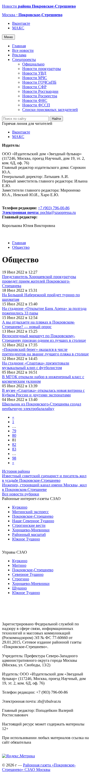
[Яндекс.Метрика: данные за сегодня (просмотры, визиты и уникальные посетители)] (18, 756)
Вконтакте (21, 23)
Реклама (19, 55)
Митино (19, 565)
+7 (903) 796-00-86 (36, 210)
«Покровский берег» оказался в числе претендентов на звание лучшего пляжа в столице (45, 351)
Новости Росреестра (39, 96)
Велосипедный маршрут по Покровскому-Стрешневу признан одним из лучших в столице (44, 338)
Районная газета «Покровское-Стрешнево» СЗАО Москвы (39, 767)
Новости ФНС (34, 100)
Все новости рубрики (20, 494)
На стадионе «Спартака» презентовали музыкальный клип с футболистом (35, 365)
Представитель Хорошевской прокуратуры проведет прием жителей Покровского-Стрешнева (39, 281)
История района (16, 471)
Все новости (23, 50)
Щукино (19, 588)
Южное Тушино (26, 539)
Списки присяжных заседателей (50, 109)
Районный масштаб (29, 534)
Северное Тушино (27, 574)
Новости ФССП (36, 105)
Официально (33, 64)
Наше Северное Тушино (33, 521)
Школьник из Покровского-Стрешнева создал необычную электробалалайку (41, 406)
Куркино (19, 507)
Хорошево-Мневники (31, 530)
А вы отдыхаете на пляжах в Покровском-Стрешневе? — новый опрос (38, 324)
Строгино (20, 579)
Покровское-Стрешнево (32, 516)
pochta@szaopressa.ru (58, 212)
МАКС (18, 28)
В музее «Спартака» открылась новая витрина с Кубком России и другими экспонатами (43, 392)
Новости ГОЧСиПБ (39, 82)
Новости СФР (34, 87)
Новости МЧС (34, 78)
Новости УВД (34, 73)
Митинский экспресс (30, 512)
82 (14, 444)
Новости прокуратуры (41, 68)
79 (14, 431)
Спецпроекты (24, 59)
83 (14, 449)
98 (14, 458)
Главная (19, 46)
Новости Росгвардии (40, 91)
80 (14, 435)
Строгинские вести (29, 525)
